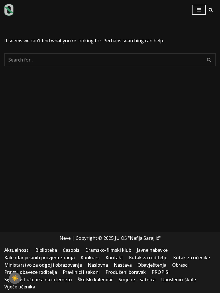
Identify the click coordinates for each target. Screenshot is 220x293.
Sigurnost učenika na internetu (38, 279)
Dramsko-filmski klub (108, 250)
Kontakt (114, 257)
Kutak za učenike (191, 257)
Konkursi (90, 257)
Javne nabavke (152, 250)
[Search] (211, 10)
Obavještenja (152, 265)
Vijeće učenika (19, 287)
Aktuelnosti (17, 250)
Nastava (123, 265)
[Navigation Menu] (199, 10)
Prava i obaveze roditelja (30, 272)
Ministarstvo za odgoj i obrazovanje (43, 265)
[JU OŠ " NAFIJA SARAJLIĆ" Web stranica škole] (8, 10)
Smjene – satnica (137, 279)
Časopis (71, 250)
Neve (65, 238)
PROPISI (161, 272)
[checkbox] (15, 278)
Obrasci (180, 265)
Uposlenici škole (178, 279)
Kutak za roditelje (148, 257)
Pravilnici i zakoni (81, 272)
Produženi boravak (125, 272)
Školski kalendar (95, 279)
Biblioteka (46, 250)
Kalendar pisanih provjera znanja (39, 257)
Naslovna (98, 265)
